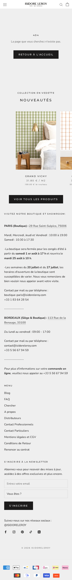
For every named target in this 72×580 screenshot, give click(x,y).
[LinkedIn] (39, 531)
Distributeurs (12, 418)
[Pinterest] (22, 531)
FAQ (7, 399)
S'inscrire (18, 505)
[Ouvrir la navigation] (5, 4)
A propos (10, 412)
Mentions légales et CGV (20, 437)
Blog (7, 393)
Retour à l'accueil (36, 54)
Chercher (10, 406)
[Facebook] (5, 531)
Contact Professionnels (18, 424)
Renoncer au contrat (17, 450)
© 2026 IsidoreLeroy (36, 548)
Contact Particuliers (16, 431)
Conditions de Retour (17, 443)
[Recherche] (61, 4)
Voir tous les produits (36, 199)
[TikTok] (30, 531)
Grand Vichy (36, 176)
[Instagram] (14, 531)
